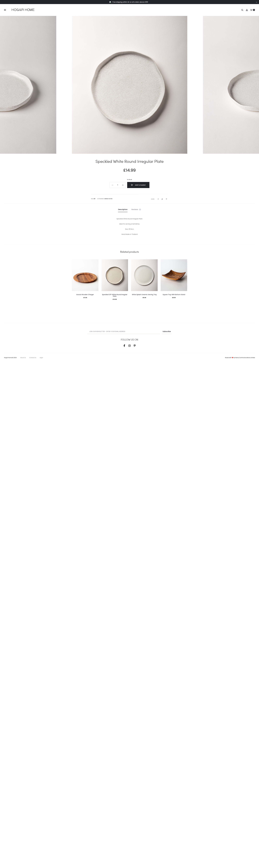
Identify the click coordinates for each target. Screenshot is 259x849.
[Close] (256, 2)
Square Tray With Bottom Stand (174, 295)
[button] (112, 185)
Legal (41, 357)
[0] (251, 10)
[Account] (247, 10)
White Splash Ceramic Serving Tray (144, 295)
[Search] (242, 10)
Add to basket (140, 185)
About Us (23, 357)
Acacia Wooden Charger (85, 295)
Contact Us (32, 357)
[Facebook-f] (124, 345)
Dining (106, 199)
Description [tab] (122, 209)
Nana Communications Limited (245, 357)
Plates (110, 199)
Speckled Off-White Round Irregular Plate (114, 295)
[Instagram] (129, 345)
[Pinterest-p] (134, 345)
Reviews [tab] (136, 209)
